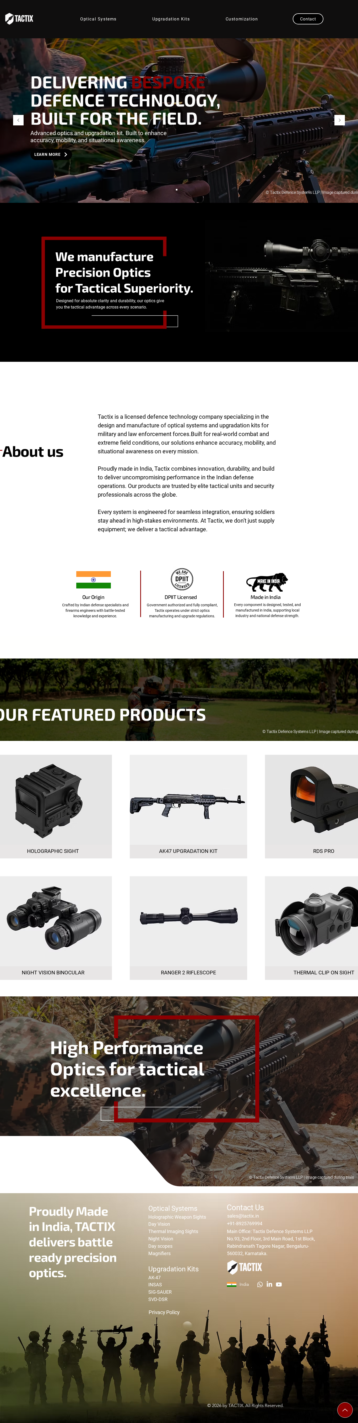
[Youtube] (278, 1284)
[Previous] (18, 120)
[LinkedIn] (269, 1284)
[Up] (345, 1410)
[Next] (339, 120)
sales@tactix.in (243, 1216)
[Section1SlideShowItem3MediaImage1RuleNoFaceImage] (181, 189)
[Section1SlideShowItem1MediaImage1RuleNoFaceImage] (176, 189)
